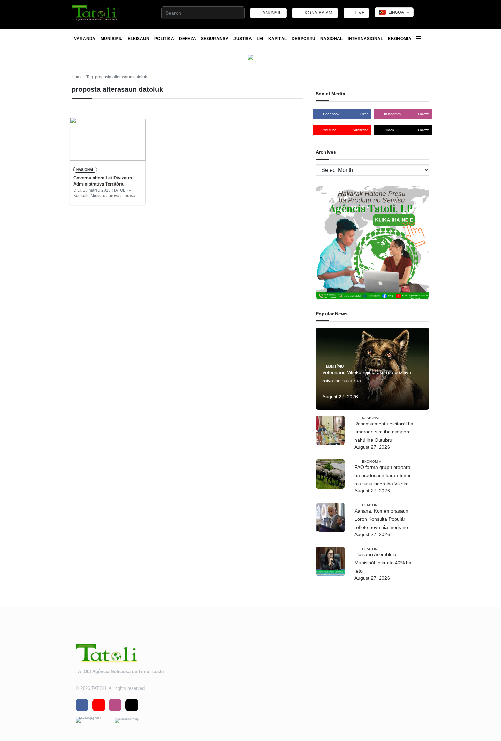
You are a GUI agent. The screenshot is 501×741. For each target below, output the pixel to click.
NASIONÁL (331, 38)
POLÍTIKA (164, 38)
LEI (260, 38)
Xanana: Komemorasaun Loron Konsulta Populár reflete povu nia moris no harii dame (381, 519)
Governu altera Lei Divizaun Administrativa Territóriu (102, 181)
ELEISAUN (139, 38)
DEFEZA (187, 38)
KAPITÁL (277, 38)
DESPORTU (304, 38)
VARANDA (85, 38)
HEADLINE (371, 505)
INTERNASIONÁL (365, 38)
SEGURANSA (215, 38)
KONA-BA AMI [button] (318, 12)
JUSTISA (242, 38)
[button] (95, 13)
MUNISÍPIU (112, 38)
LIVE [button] (359, 12)
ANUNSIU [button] (271, 12)
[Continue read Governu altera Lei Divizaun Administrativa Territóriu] (108, 139)
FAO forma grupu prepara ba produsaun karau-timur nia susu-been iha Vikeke (382, 475)
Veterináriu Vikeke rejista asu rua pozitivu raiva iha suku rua (366, 376)
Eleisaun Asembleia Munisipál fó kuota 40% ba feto (382, 563)
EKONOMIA (399, 38)
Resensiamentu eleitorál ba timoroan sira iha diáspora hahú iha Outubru (383, 432)
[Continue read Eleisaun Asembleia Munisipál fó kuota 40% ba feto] (330, 561)
